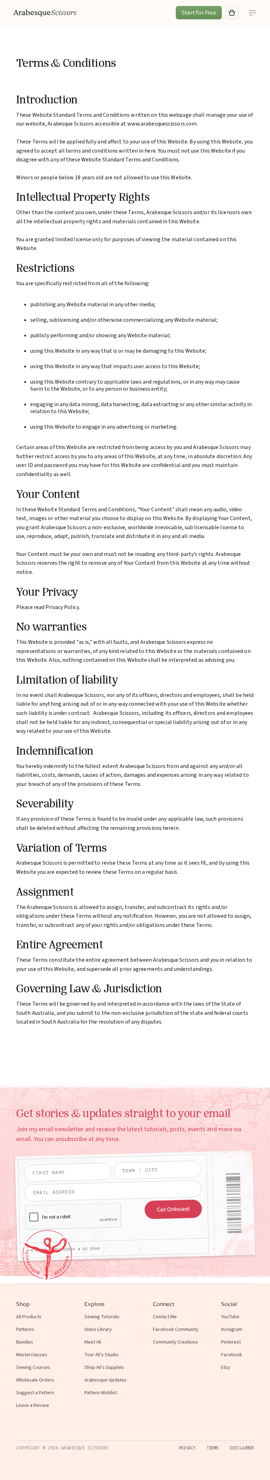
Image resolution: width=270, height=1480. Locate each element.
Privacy (187, 1448)
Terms (213, 1448)
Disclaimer (242, 1448)
